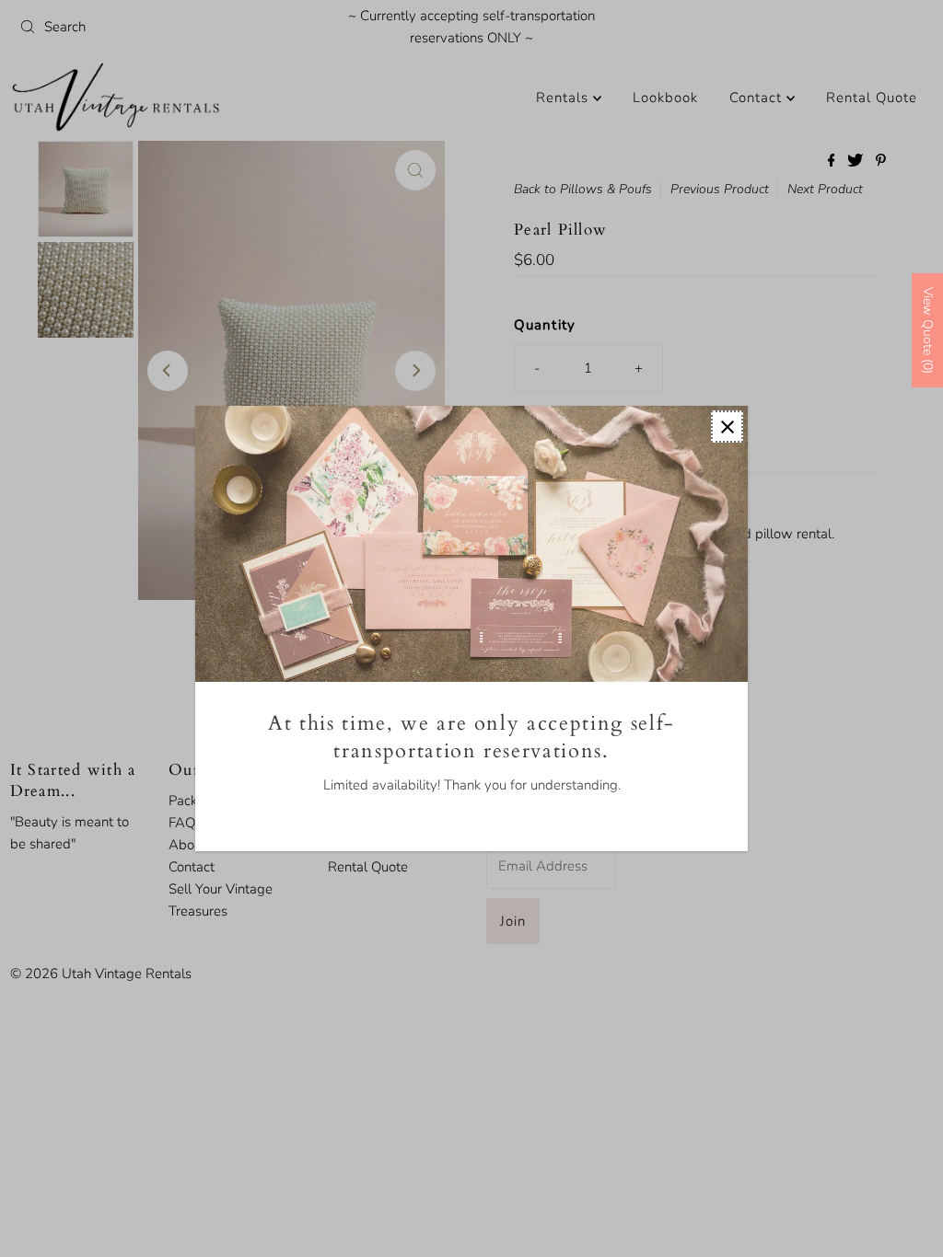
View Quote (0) (928, 330)
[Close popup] (727, 426)
